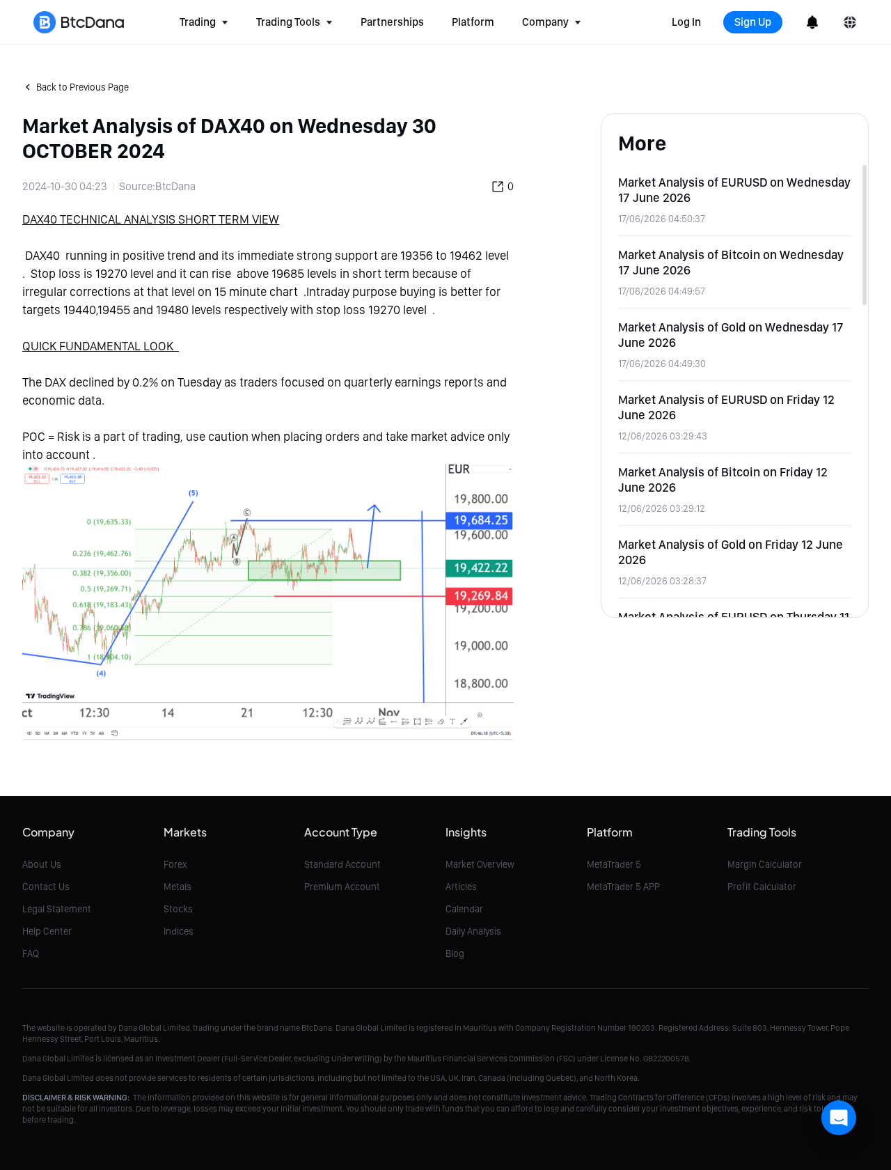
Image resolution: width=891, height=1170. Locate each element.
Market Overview (480, 864)
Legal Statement (56, 908)
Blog (455, 953)
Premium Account (342, 886)
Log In (686, 22)
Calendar (464, 908)
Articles (461, 886)
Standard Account (342, 864)
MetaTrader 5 (614, 864)
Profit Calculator (761, 886)
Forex (175, 864)
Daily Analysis (473, 931)
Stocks (178, 908)
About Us (41, 864)
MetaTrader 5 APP (623, 886)
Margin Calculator (764, 864)
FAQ (30, 953)
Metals (177, 886)
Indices (179, 931)
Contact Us (46, 886)
